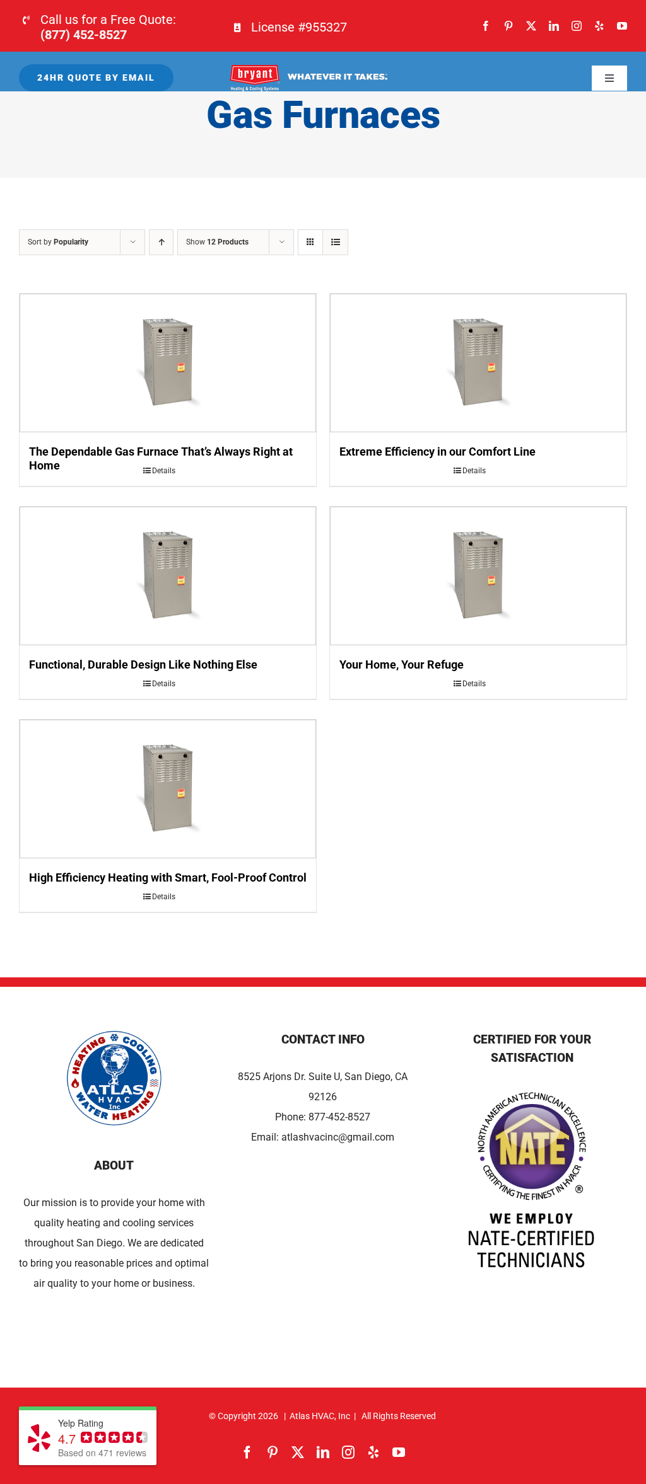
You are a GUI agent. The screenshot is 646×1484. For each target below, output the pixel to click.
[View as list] (335, 242)
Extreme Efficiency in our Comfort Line (437, 451)
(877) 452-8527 (83, 34)
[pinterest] (508, 26)
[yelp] (599, 26)
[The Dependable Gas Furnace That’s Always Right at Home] (168, 363)
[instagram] (577, 26)
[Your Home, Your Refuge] (478, 576)
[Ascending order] (161, 242)
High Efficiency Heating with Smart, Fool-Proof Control (168, 877)
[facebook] (486, 26)
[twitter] (531, 26)
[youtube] (622, 26)
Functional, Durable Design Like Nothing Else (143, 664)
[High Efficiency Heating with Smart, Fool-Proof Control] (168, 789)
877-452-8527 (339, 1117)
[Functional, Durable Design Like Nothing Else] (168, 576)
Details (163, 470)
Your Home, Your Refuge (401, 664)
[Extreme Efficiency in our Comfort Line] (478, 363)
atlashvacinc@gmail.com (337, 1137)
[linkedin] (554, 26)
